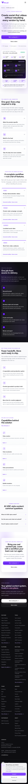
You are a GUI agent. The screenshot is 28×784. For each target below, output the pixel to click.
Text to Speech (18, 618)
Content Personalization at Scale (20, 665)
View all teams (5, 713)
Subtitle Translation (19, 630)
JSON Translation (18, 640)
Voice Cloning (18, 620)
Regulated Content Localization (19, 676)
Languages (3, 664)
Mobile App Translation (6, 637)
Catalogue (3, 706)
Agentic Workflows (5, 649)
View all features (5, 642)
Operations (3, 696)
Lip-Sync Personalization (20, 625)
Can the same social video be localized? (13, 519)
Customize (14, 780)
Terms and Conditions (19, 730)
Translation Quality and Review (19, 669)
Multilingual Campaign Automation (19, 650)
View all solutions (19, 682)
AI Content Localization (6, 659)
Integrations (3, 662)
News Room (17, 725)
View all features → (5, 425)
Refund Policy (18, 728)
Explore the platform (6, 667)
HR (2, 694)
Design (2, 699)
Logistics (16, 703)
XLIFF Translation (18, 637)
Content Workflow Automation (18, 661)
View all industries (19, 713)
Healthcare (17, 696)
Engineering (3, 701)
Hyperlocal (3, 640)
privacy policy (8, 770)
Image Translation (5, 627)
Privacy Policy (18, 733)
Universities (17, 708)
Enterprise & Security (5, 654)
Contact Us (17, 720)
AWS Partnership (4, 720)
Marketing (3, 689)
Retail (16, 689)
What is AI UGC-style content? (13, 514)
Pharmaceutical (18, 706)
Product (3, 708)
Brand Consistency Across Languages (20, 672)
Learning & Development (6, 711)
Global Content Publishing (20, 679)
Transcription (17, 627)
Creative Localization (19, 653)
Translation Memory (5, 652)
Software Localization (19, 658)
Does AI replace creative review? (13, 524)
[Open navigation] (25, 2)
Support (3, 703)
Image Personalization (5, 630)
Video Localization (18, 655)
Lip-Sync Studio (18, 623)
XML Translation (18, 635)
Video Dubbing (4, 618)
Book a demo (14, 41)
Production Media (18, 701)
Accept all (14, 774)
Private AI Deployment (6, 657)
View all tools (18, 642)
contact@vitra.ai (4, 755)
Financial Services (18, 691)
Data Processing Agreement (20, 735)
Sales (2, 691)
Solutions (3, 7)
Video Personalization (5, 623)
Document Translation (5, 632)
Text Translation (18, 632)
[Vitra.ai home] (5, 2)
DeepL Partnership (5, 723)
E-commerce (17, 711)
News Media (17, 699)
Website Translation (5, 635)
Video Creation (4, 620)
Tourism (16, 694)
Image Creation (4, 625)
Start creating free (14, 563)
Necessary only (14, 777)
